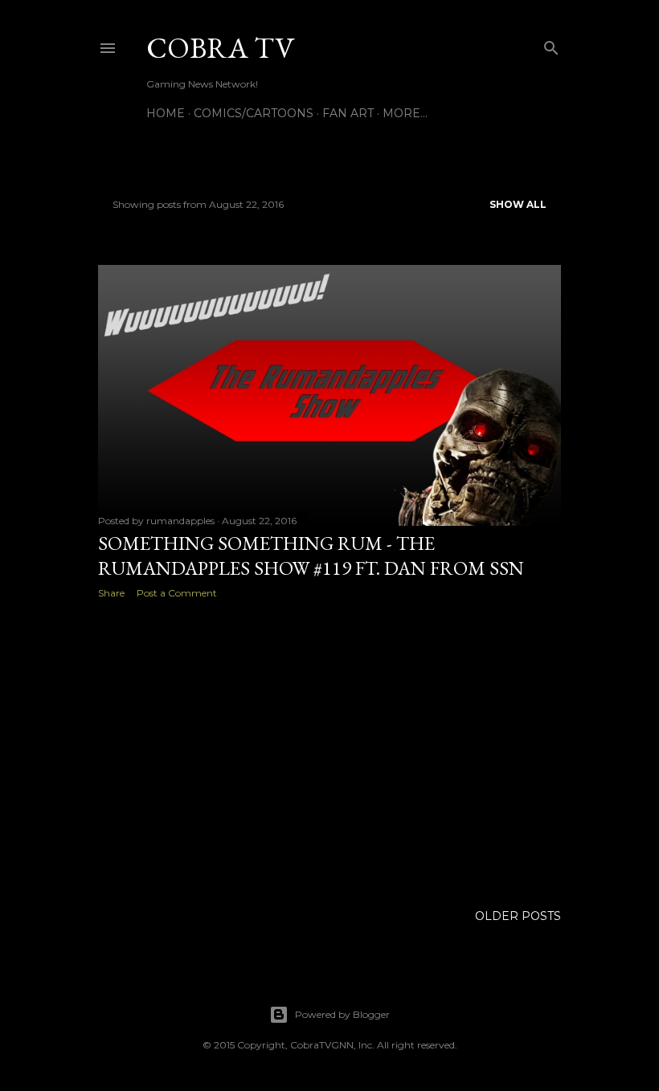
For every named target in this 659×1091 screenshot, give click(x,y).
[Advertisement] (329, 751)
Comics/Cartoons (253, 113)
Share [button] (111, 593)
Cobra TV (220, 48)
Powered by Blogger (342, 1014)
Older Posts (518, 916)
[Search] (551, 44)
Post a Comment (177, 593)
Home (165, 113)
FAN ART (348, 113)
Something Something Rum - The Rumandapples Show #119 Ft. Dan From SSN (311, 555)
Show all (517, 204)
